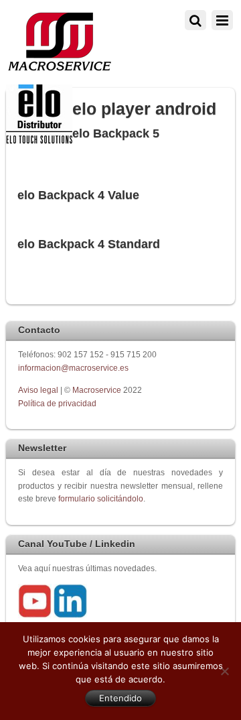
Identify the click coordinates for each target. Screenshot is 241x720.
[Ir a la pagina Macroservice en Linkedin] (70, 615)
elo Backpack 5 (115, 133)
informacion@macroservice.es (73, 367)
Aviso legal (39, 389)
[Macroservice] (59, 67)
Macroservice (96, 389)
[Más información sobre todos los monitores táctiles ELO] (39, 140)
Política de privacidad (57, 403)
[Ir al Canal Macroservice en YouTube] (35, 615)
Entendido (120, 698)
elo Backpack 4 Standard (88, 244)
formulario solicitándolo (100, 498)
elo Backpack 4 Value (78, 195)
